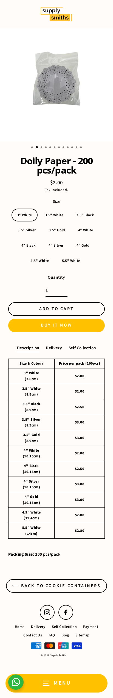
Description (28, 348)
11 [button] (77, 147)
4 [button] (46, 147)
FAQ (52, 635)
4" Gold (83, 245)
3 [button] (42, 147)
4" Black (28, 245)
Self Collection (82, 348)
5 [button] (50, 147)
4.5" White (39, 260)
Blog (65, 635)
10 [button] (72, 147)
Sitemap (82, 635)
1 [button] (32, 147)
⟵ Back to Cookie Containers (56, 586)
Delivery (54, 348)
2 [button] (37, 147)
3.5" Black (85, 215)
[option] (56, 84)
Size (57, 201)
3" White (24, 215)
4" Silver (56, 245)
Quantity (56, 277)
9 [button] (68, 147)
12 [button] (81, 147)
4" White (85, 230)
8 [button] (64, 147)
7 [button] (59, 147)
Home (20, 626)
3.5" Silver (27, 230)
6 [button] (55, 147)
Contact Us (32, 635)
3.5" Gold (57, 230)
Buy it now (56, 325)
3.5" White (54, 215)
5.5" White (71, 260)
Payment (90, 626)
